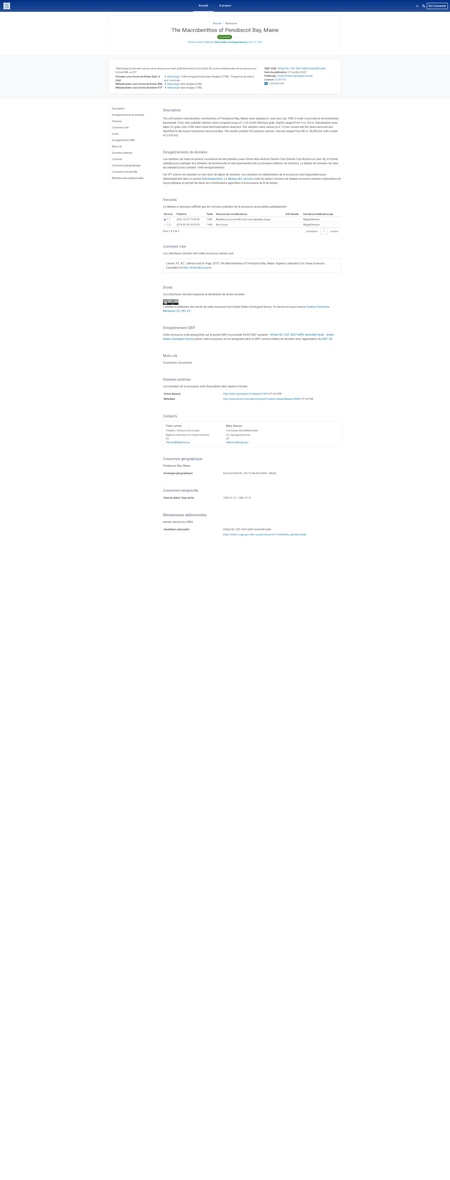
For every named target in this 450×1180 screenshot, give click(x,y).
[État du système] (417, 5)
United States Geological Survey (295, 75)
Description (118, 108)
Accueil (203, 5)
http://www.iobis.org (195, 267)
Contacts (117, 159)
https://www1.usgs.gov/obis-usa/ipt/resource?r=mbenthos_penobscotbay (264, 534)
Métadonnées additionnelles (128, 178)
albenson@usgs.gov (237, 442)
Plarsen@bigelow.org (177, 442)
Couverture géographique (126, 165)
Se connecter (437, 6)
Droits (115, 133)
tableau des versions (241, 178)
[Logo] (6, 6)
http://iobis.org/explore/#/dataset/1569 (245, 393)
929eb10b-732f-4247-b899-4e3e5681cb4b (302, 68)
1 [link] (324, 231)
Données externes (122, 152)
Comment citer (120, 127)
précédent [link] (312, 231)
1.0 (168, 224)
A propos (225, 5)
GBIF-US (327, 339)
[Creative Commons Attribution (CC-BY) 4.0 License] (172, 302)
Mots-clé (117, 146)
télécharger (174, 76)
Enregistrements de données (128, 114)
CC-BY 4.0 (280, 79)
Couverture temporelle (124, 171)
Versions (117, 121)
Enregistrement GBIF (123, 140)
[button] (423, 5)
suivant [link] (334, 231)
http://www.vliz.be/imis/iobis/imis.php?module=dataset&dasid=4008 (261, 398)
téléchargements (212, 178)
